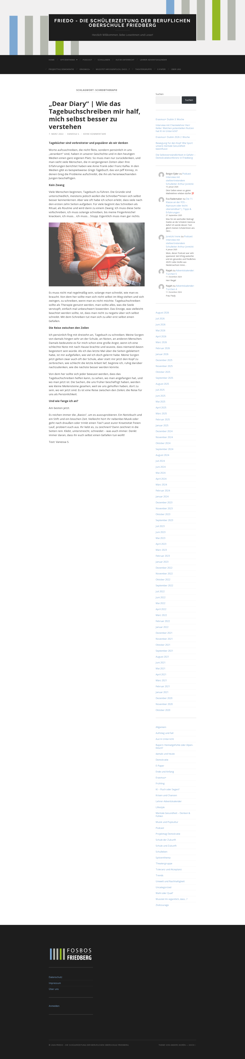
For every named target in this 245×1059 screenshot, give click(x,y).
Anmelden (54, 1005)
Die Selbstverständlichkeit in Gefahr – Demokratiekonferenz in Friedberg (176, 156)
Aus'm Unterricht (165, 739)
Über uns (176, 69)
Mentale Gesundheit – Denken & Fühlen (173, 815)
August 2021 (162, 656)
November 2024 (164, 437)
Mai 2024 (160, 472)
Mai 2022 (160, 603)
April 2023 (161, 543)
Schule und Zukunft (166, 845)
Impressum (55, 983)
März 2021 (161, 680)
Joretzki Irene (173, 236)
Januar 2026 (162, 354)
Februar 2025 (163, 419)
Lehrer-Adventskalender (153, 59)
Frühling (160, 783)
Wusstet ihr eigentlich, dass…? (113, 69)
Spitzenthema (67, 59)
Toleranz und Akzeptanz (169, 869)
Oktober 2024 (163, 443)
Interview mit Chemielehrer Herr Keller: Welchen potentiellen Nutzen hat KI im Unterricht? (175, 128)
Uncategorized (163, 887)
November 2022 (164, 573)
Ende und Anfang (165, 771)
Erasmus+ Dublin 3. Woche (170, 119)
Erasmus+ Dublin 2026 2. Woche (173, 137)
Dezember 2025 (164, 360)
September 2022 (164, 585)
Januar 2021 (162, 692)
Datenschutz (55, 977)
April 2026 (161, 336)
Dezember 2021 (164, 632)
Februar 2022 (163, 621)
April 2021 (161, 674)
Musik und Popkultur (167, 822)
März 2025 (161, 413)
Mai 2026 (160, 330)
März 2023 (161, 549)
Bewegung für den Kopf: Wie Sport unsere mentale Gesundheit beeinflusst (174, 146)
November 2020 (164, 704)
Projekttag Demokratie (61, 69)
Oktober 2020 (163, 710)
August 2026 (162, 312)
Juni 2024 (160, 466)
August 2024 (162, 455)
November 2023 (164, 508)
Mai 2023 (160, 538)
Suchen (159, 94)
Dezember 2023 (164, 502)
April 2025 (161, 407)
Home (52, 59)
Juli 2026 (160, 318)
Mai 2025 (160, 401)
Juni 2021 (160, 662)
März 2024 (161, 484)
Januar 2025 (162, 425)
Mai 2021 (160, 668)
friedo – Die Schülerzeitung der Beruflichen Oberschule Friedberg (92, 1045)
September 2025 (164, 377)
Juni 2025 (160, 395)
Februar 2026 (163, 348)
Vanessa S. (73, 134)
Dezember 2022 (164, 567)
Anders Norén (178, 1045)
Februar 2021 (163, 686)
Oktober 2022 (163, 579)
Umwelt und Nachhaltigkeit (170, 881)
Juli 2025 (160, 389)
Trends (159, 875)
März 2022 (161, 615)
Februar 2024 (163, 490)
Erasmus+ (85, 69)
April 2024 (161, 478)
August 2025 (162, 383)
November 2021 (164, 638)
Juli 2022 (160, 591)
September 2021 (164, 650)
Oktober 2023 (163, 514)
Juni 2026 (160, 324)
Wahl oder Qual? (164, 893)
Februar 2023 (163, 555)
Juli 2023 (160, 526)
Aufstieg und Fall (164, 733)
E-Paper (162, 69)
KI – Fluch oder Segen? (167, 789)
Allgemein (161, 727)
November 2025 (164, 366)
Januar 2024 (162, 496)
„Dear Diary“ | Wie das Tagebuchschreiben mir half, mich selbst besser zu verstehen (94, 115)
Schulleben (104, 59)
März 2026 (161, 342)
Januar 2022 (162, 627)
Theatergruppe (143, 69)
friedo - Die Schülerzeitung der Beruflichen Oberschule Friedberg (122, 23)
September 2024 (164, 449)
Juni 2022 (160, 597)
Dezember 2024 (164, 431)
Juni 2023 (160, 532)
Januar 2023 (162, 561)
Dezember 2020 (164, 698)
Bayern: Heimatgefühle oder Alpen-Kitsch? (174, 746)
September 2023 (164, 520)
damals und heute (165, 753)
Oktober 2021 (163, 644)
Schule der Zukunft (166, 839)
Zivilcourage (162, 905)
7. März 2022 (56, 134)
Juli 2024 (160, 460)
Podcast (87, 59)
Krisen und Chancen (166, 795)
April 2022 (161, 609)
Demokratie (162, 759)
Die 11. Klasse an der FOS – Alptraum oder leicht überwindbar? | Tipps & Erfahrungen (179, 205)
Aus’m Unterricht (125, 59)
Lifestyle (160, 807)
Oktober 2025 (163, 371)
